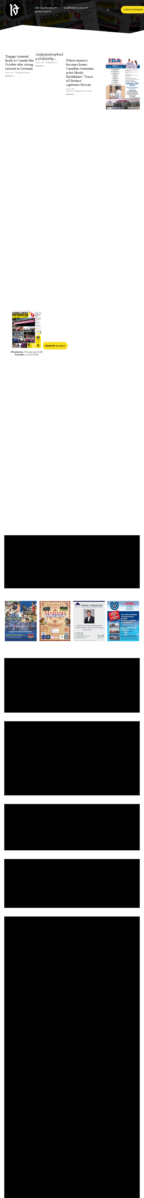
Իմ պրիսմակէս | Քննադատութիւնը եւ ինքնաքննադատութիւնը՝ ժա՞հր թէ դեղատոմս (29, 901)
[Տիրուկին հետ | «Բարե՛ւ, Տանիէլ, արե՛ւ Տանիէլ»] (73, 890)
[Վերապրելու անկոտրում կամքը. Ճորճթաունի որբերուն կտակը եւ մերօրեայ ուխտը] (115, 829)
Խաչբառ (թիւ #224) (105, 1129)
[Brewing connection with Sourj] (115, 682)
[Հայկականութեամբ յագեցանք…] (50, 50)
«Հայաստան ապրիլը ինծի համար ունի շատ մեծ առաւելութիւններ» (72, 692)
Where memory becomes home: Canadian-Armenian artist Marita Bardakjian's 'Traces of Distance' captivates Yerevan (79, 72)
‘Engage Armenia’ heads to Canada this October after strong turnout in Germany (19, 62)
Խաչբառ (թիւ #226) (19, 1129)
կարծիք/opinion (51, 63)
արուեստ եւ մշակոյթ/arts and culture (79, 91)
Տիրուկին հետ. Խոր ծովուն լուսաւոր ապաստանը (113, 897)
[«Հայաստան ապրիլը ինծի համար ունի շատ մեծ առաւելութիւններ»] (73, 683)
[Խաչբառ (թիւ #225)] (73, 1123)
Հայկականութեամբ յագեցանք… (49, 56)
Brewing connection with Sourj (110, 688)
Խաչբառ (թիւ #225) (62, 1129)
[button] (91, 46)
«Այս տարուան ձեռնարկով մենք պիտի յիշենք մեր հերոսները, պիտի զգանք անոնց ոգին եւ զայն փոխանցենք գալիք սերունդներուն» (29, 696)
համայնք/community (22, 73)
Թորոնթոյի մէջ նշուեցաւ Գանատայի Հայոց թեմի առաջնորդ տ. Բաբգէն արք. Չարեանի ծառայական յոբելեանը (72, 571)
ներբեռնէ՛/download (55, 345)
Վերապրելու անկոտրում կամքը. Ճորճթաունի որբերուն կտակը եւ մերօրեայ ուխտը (111, 839)
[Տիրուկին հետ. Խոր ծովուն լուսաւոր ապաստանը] (115, 890)
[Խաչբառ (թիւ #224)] (115, 1123)
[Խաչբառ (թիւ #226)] (30, 1123)
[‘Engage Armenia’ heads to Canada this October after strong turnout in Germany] (19, 51)
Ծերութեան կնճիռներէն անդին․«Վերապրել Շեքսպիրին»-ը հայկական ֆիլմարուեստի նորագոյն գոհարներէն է (71, 782)
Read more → (10, 76)
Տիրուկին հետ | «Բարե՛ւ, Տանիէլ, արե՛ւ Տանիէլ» (72, 897)
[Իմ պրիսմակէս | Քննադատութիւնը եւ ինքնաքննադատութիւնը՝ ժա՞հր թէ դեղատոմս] (30, 891)
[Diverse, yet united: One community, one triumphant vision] (73, 828)
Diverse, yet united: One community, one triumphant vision (72, 836)
